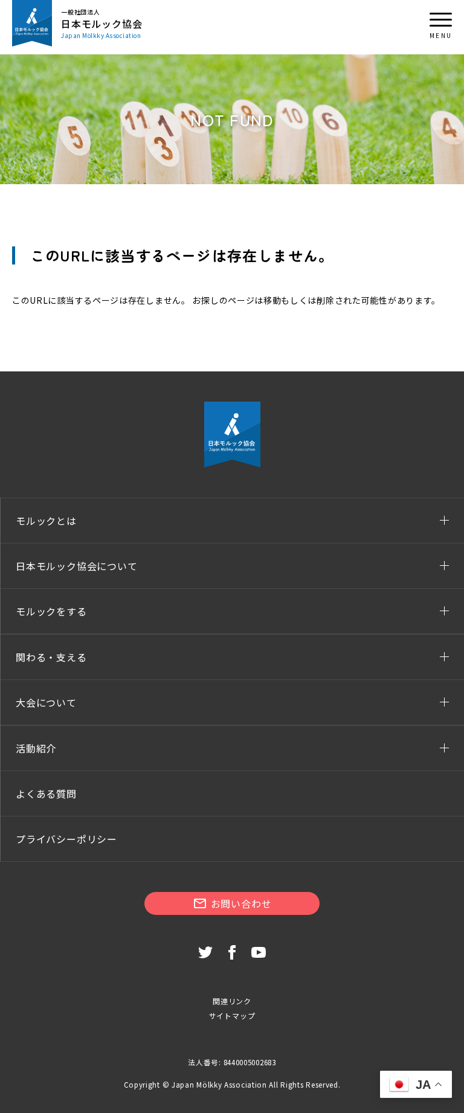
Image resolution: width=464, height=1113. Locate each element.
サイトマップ (232, 1015)
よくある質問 (46, 793)
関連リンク (232, 1001)
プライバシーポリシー (66, 839)
